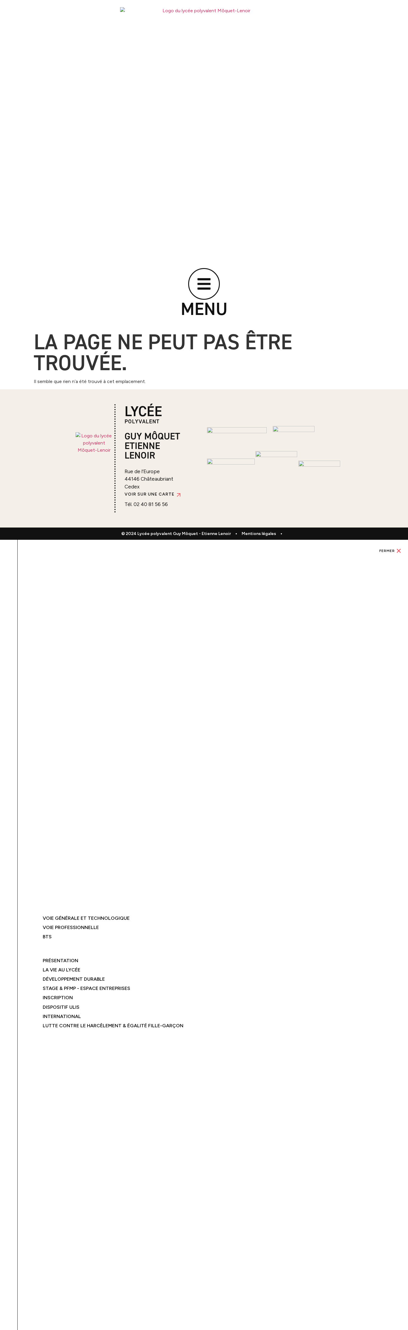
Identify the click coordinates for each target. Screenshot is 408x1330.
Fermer (387, 551)
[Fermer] (399, 551)
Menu (204, 309)
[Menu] (204, 284)
